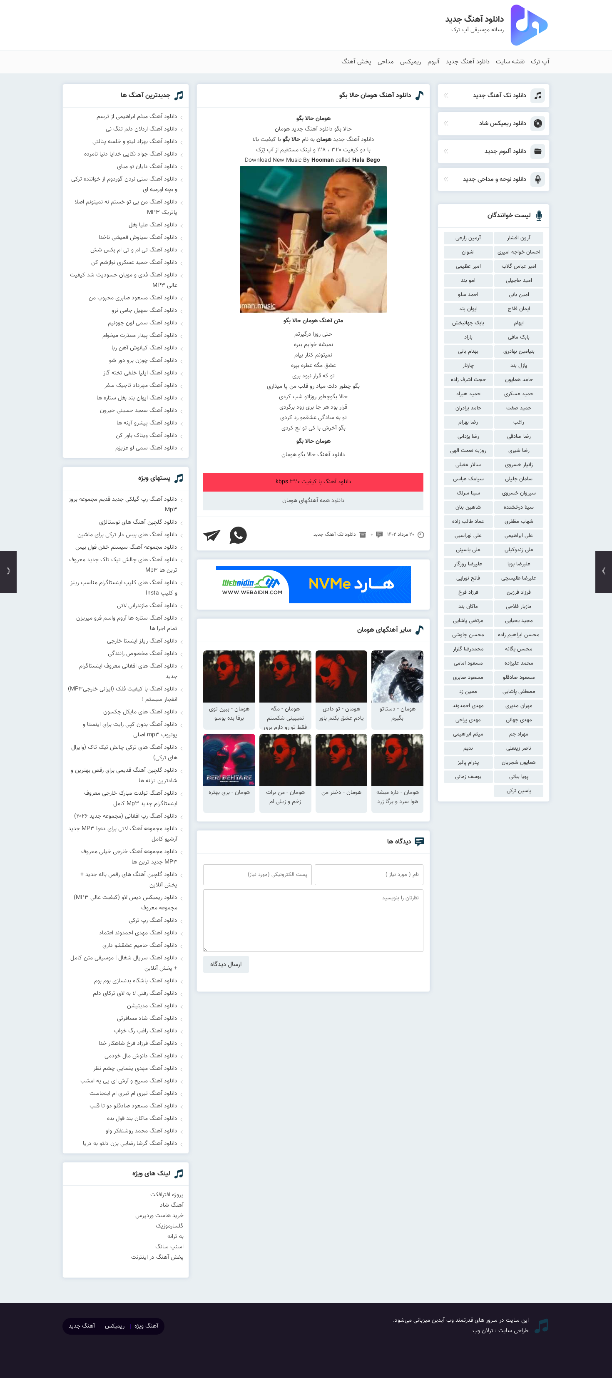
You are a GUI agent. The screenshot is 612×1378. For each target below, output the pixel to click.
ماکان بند (468, 606)
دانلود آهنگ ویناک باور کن (146, 435)
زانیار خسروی (519, 465)
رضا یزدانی (468, 436)
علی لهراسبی (468, 536)
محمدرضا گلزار (468, 649)
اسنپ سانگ (169, 1247)
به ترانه (175, 1236)
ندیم (468, 748)
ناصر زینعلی (518, 748)
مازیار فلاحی (519, 606)
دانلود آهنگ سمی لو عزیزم (146, 448)
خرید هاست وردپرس (159, 1215)
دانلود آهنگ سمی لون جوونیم (142, 323)
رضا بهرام (468, 422)
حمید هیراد (468, 394)
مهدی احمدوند (468, 706)
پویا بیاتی (518, 777)
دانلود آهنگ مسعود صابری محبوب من (133, 298)
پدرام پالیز (468, 762)
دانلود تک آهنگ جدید (334, 534)
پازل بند (518, 365)
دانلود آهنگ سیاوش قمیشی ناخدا (138, 237)
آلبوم (434, 62)
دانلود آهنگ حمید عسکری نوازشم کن (134, 262)
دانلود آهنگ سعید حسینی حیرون (138, 410)
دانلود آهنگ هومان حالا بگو (375, 95)
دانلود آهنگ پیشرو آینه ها (147, 423)
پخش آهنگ (356, 62)
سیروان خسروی (519, 493)
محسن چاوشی (468, 635)
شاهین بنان (468, 507)
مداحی (386, 62)
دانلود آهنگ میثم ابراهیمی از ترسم (137, 116)
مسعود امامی (468, 663)
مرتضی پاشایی (468, 621)
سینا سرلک (468, 493)
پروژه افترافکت (167, 1195)
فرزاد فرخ (468, 592)
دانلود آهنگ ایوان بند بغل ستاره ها (137, 398)
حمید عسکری (518, 394)
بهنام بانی (468, 351)
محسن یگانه (518, 649)
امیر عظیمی (468, 266)
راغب (518, 422)
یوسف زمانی (468, 777)
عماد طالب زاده (468, 521)
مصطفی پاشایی (519, 692)
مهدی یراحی (468, 720)
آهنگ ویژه (146, 1326)
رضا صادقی (519, 436)
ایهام (519, 323)
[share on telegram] (212, 535)
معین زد (468, 692)
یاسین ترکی (519, 791)
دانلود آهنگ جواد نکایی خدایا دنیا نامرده (130, 154)
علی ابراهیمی (519, 536)
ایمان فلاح (519, 309)
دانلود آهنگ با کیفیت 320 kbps (313, 482)
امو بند (468, 280)
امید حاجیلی (519, 280)
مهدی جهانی (519, 720)
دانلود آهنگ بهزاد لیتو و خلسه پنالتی (134, 141)
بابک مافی (519, 337)
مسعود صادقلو (519, 677)
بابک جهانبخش (468, 323)
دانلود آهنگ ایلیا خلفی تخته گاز (140, 373)
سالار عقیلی (468, 465)
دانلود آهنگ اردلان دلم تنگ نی (141, 129)
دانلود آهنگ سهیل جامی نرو (144, 310)
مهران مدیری (518, 706)
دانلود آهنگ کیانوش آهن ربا (144, 348)
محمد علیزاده (519, 663)
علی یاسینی (468, 550)
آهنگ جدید (82, 1326)
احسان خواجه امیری (519, 252)
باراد (468, 337)
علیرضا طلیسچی (518, 578)
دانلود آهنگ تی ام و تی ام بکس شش (133, 250)
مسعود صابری (468, 677)
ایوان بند (468, 309)
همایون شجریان (519, 762)
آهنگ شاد (172, 1205)
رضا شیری (519, 451)
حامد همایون (519, 380)
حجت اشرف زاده (468, 380)
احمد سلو (468, 295)
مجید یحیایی (519, 621)
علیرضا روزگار (468, 564)
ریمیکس (410, 62)
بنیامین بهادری (519, 351)
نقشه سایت (510, 62)
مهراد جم (518, 734)
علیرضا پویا (519, 564)
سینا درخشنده (519, 507)
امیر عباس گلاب (519, 266)
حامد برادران (468, 408)
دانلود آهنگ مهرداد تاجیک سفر (140, 385)
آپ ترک (540, 62)
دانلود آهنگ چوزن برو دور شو (143, 360)
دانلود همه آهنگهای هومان (313, 500)
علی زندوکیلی (519, 550)
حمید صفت (518, 408)
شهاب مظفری (519, 521)
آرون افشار (518, 238)
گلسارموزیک (170, 1226)
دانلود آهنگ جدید (468, 62)
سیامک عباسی (468, 479)
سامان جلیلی (518, 479)
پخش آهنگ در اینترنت (157, 1257)
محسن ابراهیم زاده (519, 635)
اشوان (468, 252)
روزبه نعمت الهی (468, 451)
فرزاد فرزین (519, 592)
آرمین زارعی (468, 238)
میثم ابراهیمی (468, 734)
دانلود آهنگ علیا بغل (153, 225)
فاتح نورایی (468, 578)
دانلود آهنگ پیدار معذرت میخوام (139, 335)
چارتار (468, 365)
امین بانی (519, 295)
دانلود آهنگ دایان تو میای (147, 166)
